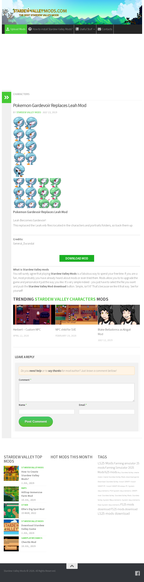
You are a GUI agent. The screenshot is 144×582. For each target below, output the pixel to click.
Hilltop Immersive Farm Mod (31, 494)
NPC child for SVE (66, 329)
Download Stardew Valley (108, 481)
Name (23, 405)
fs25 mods (111, 472)
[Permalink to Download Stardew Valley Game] (11, 527)
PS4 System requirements (120, 491)
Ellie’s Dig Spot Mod (32, 509)
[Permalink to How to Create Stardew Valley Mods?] (11, 473)
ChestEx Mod (28, 542)
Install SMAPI (124, 481)
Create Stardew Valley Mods (114, 477)
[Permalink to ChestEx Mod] (11, 543)
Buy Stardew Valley (125, 472)
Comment (25, 379)
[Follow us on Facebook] (137, 573)
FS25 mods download (124, 509)
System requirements (131, 500)
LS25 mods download (114, 513)
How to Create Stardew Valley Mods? (30, 475)
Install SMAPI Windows (115, 486)
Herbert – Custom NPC (27, 329)
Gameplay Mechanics (31, 538)
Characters (21, 94)
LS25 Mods (105, 463)
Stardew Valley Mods (28, 112)
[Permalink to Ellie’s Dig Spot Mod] (11, 510)
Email (83, 405)
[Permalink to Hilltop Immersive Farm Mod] (11, 493)
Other (24, 505)
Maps (24, 488)
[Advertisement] (72, 62)
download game (132, 477)
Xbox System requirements (109, 505)
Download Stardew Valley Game (32, 527)
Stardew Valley (108, 495)
